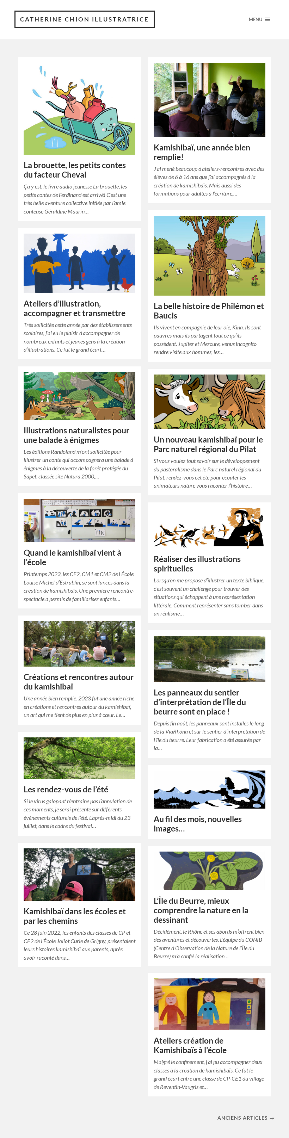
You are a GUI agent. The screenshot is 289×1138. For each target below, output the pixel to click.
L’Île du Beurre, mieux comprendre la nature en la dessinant (201, 910)
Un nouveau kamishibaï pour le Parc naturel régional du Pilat (208, 444)
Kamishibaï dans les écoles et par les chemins (75, 916)
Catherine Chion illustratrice (84, 19)
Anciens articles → (246, 1118)
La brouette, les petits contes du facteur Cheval (75, 169)
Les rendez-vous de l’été (66, 789)
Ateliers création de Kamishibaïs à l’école (190, 1045)
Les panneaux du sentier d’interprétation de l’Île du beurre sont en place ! (200, 702)
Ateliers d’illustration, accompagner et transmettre (74, 308)
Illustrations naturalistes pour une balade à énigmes (76, 435)
